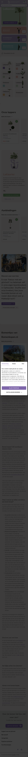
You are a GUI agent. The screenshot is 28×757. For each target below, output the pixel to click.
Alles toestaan (14, 388)
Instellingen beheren (13, 392)
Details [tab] (14, 363)
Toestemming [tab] (5, 363)
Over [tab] (23, 363)
